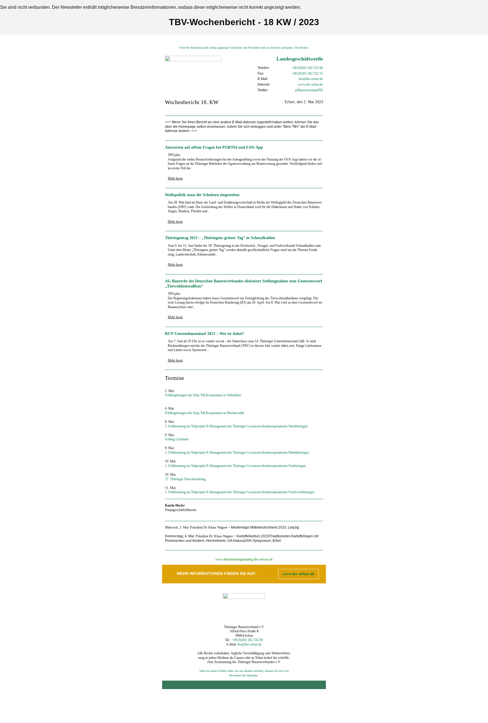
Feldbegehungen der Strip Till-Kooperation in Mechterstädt (204, 413)
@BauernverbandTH (309, 90)
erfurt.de (317, 84)
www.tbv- (304, 84)
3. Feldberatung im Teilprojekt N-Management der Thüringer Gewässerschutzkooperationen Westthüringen (236, 426)
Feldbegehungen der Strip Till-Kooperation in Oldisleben (203, 395)
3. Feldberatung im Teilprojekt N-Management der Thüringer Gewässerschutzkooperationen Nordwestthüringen (239, 492)
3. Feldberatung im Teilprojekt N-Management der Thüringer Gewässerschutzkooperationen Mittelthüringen (237, 452)
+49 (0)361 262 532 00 (307, 68)
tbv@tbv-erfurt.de (311, 79)
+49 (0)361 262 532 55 (307, 73)
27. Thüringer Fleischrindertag (185, 479)
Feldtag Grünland (176, 439)
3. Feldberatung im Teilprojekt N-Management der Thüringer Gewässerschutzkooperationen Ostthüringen (235, 466)
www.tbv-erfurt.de (298, 574)
